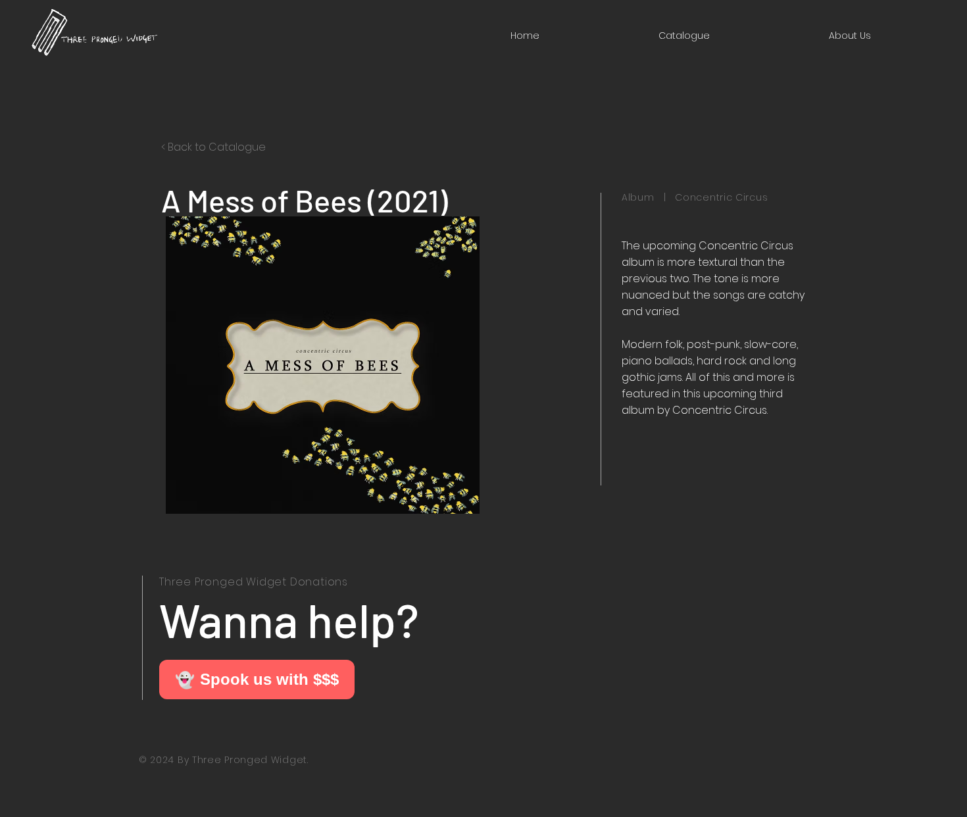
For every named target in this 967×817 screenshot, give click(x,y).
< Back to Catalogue (213, 147)
